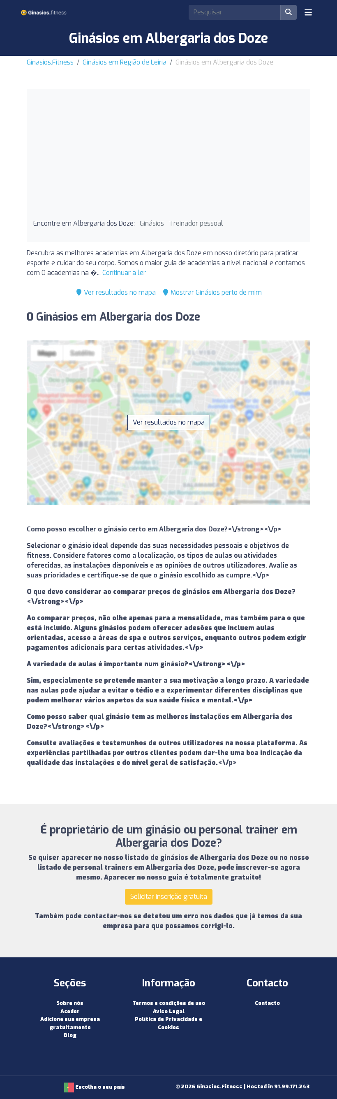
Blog (70, 1035)
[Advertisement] (168, 157)
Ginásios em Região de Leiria (124, 62)
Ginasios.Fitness (50, 62)
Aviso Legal (169, 1011)
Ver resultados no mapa (119, 292)
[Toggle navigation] (308, 12)
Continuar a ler (124, 272)
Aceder (70, 1011)
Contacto (267, 1003)
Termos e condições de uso (168, 1003)
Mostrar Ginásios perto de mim (215, 292)
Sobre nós (69, 1003)
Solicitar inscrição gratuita (168, 896)
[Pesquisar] (288, 12)
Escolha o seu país (99, 1086)
